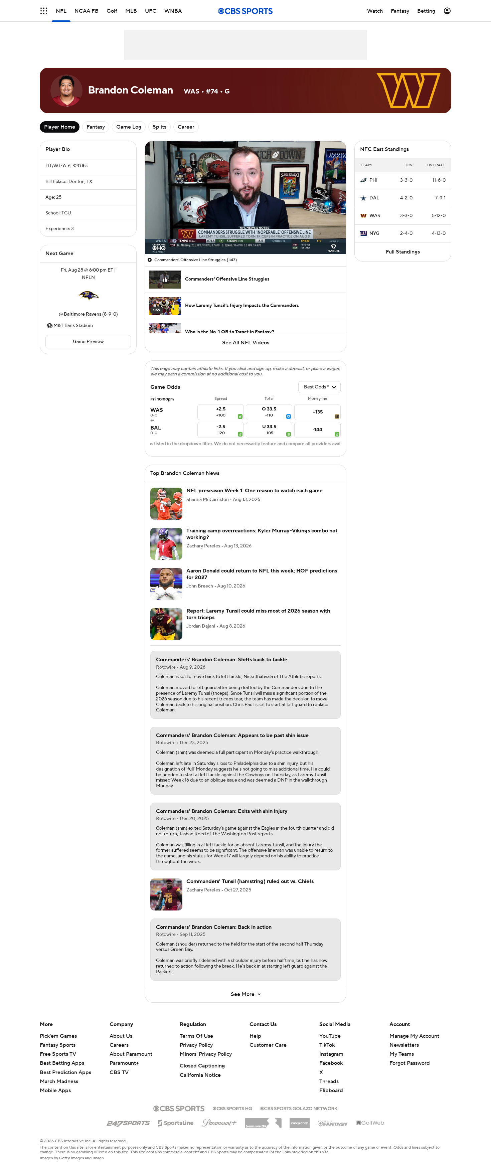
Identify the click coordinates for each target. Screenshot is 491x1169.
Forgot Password (409, 1063)
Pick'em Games (58, 1036)
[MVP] (300, 1120)
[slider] (245, 235)
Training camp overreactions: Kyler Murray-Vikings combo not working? (261, 533)
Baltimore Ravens (82, 314)
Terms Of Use (196, 1036)
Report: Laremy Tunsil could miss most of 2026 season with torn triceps (258, 614)
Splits (159, 127)
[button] (44, 11)
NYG (374, 233)
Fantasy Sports (57, 1045)
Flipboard (331, 1090)
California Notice (200, 1075)
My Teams (401, 1054)
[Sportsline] (176, 1122)
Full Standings (403, 251)
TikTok (327, 1045)
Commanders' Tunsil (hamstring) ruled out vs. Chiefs (250, 881)
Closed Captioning (202, 1065)
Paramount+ (124, 1063)
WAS (374, 216)
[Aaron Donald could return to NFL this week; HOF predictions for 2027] (166, 584)
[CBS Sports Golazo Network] (299, 1108)
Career (186, 127)
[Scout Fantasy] (333, 1123)
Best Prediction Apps (65, 1072)
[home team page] (88, 296)
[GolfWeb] (370, 1123)
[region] (245, 197)
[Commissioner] (263, 1120)
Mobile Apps (55, 1090)
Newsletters (404, 1045)
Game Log (128, 127)
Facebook (331, 1063)
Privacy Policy (196, 1045)
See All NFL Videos (245, 342)
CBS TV (119, 1072)
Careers (119, 1045)
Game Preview (88, 342)
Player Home (59, 127)
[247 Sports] (128, 1122)
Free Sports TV (58, 1054)
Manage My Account (414, 1036)
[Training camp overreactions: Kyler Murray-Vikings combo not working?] (166, 544)
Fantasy (96, 127)
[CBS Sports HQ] (232, 1108)
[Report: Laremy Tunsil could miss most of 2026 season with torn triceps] (166, 624)
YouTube (330, 1036)
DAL (374, 198)
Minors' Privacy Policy (206, 1054)
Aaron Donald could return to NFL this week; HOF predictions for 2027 (261, 573)
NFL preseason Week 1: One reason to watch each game (254, 490)
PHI (373, 180)
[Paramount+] (219, 1121)
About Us (121, 1036)
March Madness (59, 1081)
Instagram (331, 1054)
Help (255, 1036)
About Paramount (131, 1054)
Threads (329, 1081)
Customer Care (268, 1045)
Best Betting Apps (62, 1063)
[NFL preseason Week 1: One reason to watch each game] (166, 504)
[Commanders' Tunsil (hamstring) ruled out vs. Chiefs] (166, 894)
